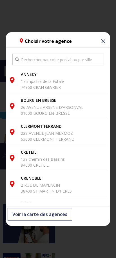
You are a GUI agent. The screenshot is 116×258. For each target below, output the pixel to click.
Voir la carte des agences (39, 214)
